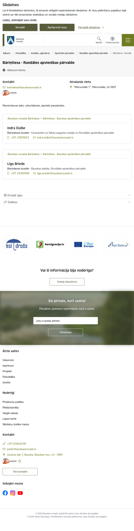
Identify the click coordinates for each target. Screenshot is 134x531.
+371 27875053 (20, 137)
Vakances (8, 360)
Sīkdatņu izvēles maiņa (16, 424)
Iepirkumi (8, 365)
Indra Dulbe (16, 128)
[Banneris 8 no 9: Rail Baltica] (117, 244)
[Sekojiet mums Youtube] (20, 493)
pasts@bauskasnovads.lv (21, 449)
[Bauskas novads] (15, 40)
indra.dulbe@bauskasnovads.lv (55, 137)
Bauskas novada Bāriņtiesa (23, 118)
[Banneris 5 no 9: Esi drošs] (17, 244)
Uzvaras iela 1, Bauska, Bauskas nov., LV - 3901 (35, 454)
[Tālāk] (127, 244)
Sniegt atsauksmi (67, 281)
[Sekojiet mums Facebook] (5, 493)
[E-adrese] (10, 93)
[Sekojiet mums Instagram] (12, 493)
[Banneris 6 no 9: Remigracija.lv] (50, 244)
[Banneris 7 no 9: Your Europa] (84, 244)
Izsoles (6, 382)
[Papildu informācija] (19, 461)
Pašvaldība (9, 376)
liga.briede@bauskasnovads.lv (54, 173)
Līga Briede (16, 164)
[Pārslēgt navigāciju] (128, 40)
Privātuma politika (13, 402)
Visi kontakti (20, 471)
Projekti (7, 371)
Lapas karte (9, 418)
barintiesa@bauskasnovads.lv (24, 87)
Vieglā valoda (10, 413)
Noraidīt (20, 27)
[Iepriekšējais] (6, 244)
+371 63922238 (16, 443)
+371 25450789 (20, 173)
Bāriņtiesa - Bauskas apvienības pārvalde (67, 118)
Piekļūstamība (11, 407)
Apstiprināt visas (57, 27)
